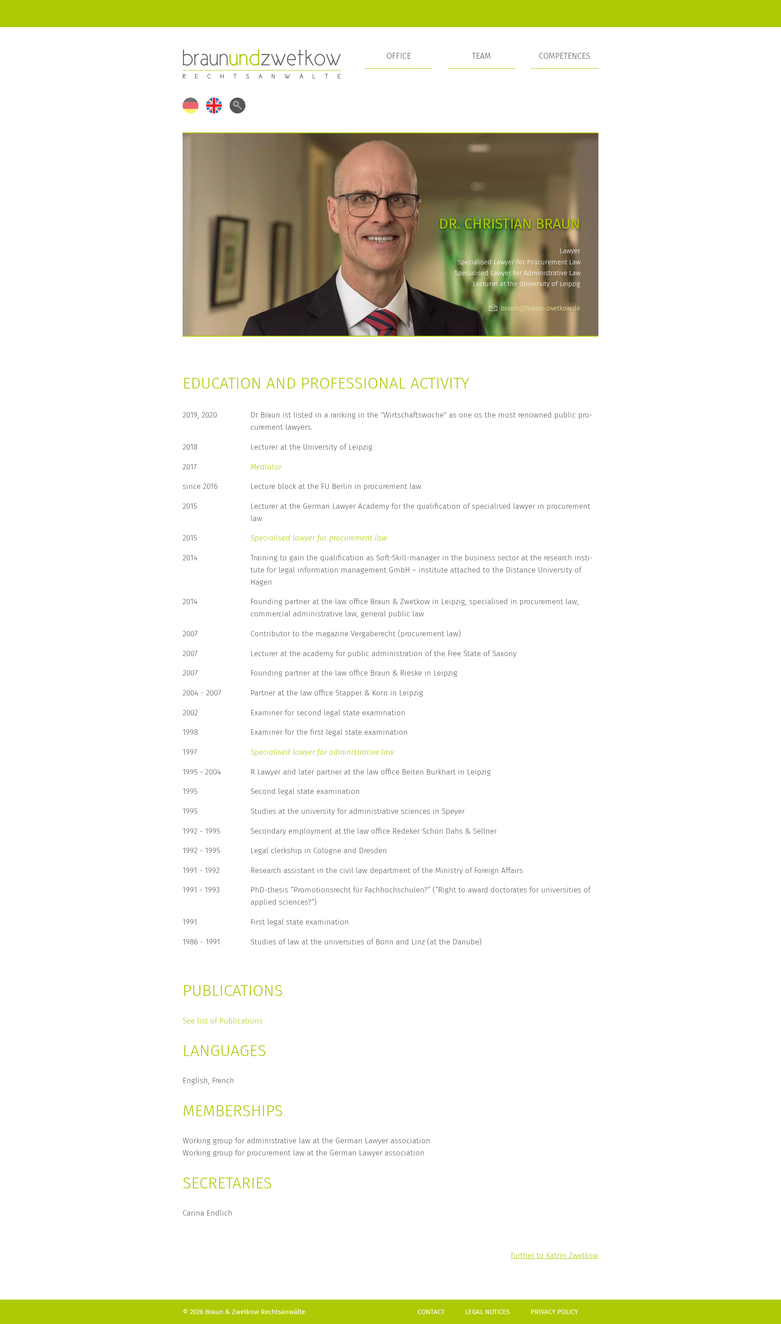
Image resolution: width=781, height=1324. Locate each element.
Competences (564, 56)
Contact (431, 1312)
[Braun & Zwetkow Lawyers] (262, 63)
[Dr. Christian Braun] (390, 233)
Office (398, 56)
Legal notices (487, 1312)
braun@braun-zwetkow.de (540, 308)
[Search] (237, 105)
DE (190, 105)
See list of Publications (223, 1020)
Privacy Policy (554, 1312)
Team (481, 56)
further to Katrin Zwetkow (554, 1255)
